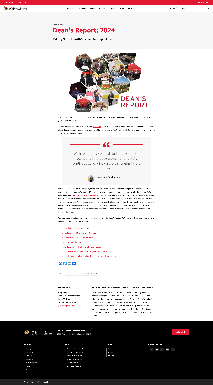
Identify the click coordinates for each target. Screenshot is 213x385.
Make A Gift (205, 2)
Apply (184, 8)
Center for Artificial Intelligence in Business (89, 195)
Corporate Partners (114, 349)
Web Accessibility (43, 382)
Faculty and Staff (113, 352)
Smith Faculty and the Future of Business (79, 233)
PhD (27, 369)
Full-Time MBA (30, 352)
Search (172, 8)
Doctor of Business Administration (37, 373)
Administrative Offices (74, 356)
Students (82, 8)
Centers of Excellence (74, 359)
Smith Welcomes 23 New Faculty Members (79, 237)
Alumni (92, 8)
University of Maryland (15, 2)
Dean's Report (72, 274)
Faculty (102, 8)
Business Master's (32, 363)
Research (112, 8)
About (61, 8)
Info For (131, 8)
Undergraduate (31, 349)
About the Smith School (75, 349)
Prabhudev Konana (89, 274)
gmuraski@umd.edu (66, 305)
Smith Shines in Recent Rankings (75, 228)
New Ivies (97, 126)
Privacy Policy (29, 382)
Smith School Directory (74, 366)
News (122, 8)
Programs (71, 8)
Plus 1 (28, 366)
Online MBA (29, 359)
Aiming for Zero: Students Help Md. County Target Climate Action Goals (91, 256)
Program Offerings (73, 363)
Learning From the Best (72, 242)
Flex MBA (29, 356)
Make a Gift (180, 332)
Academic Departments (75, 352)
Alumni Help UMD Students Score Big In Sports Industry (85, 251)
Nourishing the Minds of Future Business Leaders (82, 247)
